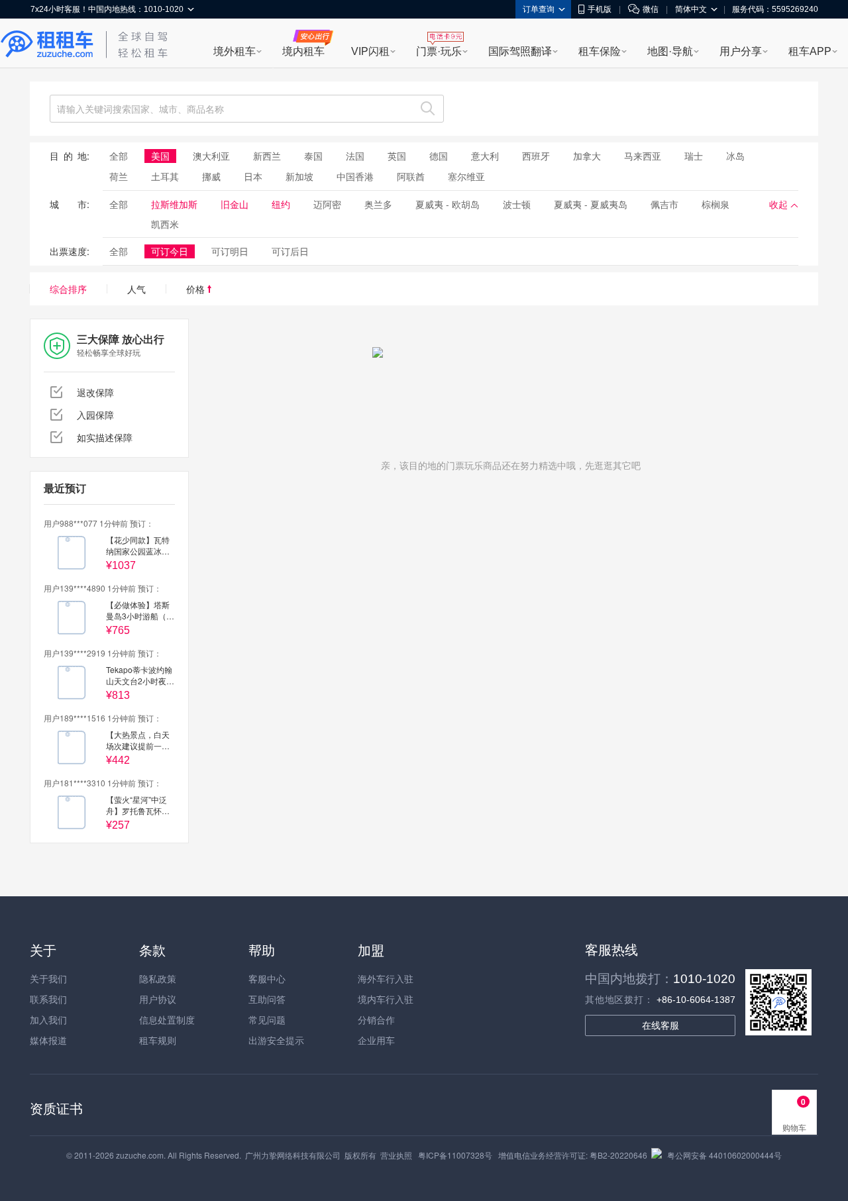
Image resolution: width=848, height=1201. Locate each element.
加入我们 (48, 1019)
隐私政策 (157, 978)
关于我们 (48, 978)
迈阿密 (327, 204)
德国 (438, 155)
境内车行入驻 (385, 999)
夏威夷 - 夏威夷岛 (590, 204)
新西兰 (267, 155)
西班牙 (536, 155)
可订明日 (229, 251)
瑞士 (693, 155)
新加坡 (299, 176)
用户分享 (740, 51)
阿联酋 (411, 176)
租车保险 (599, 51)
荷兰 (118, 176)
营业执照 (396, 1155)
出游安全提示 (276, 1040)
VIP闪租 (370, 51)
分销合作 (376, 1019)
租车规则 (157, 1040)
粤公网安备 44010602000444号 (724, 1155)
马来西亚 (642, 155)
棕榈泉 (715, 204)
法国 (355, 155)
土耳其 (165, 176)
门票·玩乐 (439, 51)
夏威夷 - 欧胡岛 (447, 204)
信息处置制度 (167, 1019)
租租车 (47, 44)
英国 (397, 155)
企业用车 (376, 1040)
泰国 (313, 155)
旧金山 (234, 204)
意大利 (485, 155)
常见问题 (267, 1019)
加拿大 (587, 155)
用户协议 (157, 999)
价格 (196, 288)
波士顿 (517, 204)
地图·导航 (670, 51)
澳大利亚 (211, 155)
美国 (160, 155)
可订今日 (169, 251)
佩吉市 (664, 204)
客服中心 (267, 978)
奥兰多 (378, 204)
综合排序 (68, 288)
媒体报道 (48, 1040)
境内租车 (303, 51)
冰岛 (735, 155)
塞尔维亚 (466, 176)
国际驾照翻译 (520, 51)
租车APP (809, 51)
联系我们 (48, 999)
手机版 (599, 9)
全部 (118, 155)
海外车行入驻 (385, 978)
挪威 (211, 176)
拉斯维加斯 (174, 204)
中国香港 (355, 176)
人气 (136, 288)
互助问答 (267, 999)
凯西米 (165, 224)
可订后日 (290, 251)
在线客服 (660, 1025)
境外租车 (234, 51)
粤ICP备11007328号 (455, 1155)
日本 (253, 176)
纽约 (281, 204)
